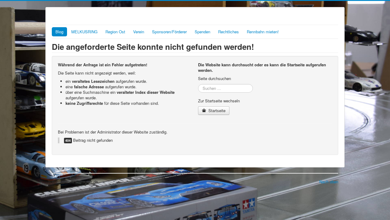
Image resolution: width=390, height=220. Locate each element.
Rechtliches (228, 32)
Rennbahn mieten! (263, 32)
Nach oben (328, 182)
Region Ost (115, 32)
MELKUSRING (84, 32)
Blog (59, 32)
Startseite (216, 110)
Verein (138, 32)
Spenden (202, 32)
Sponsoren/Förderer (169, 32)
